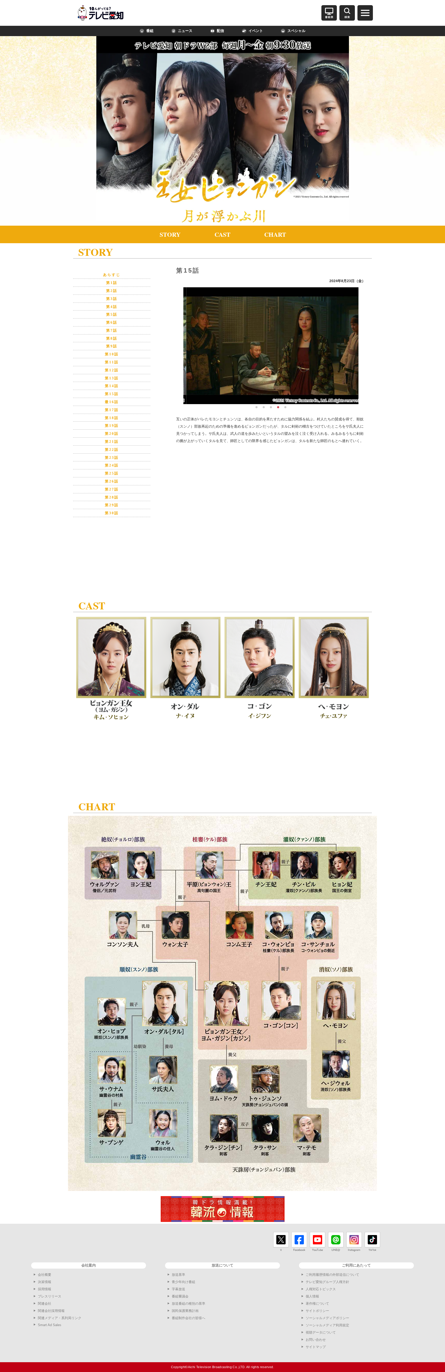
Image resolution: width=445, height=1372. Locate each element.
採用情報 (44, 1289)
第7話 (111, 330)
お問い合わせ (316, 1340)
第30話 (111, 513)
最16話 (111, 402)
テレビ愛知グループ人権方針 (327, 1282)
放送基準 (178, 1275)
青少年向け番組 (183, 1282)
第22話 (111, 450)
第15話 (111, 394)
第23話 (111, 458)
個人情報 (312, 1296)
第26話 (111, 481)
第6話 (111, 322)
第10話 (111, 354)
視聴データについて (321, 1332)
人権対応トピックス (321, 1289)
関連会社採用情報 (51, 1311)
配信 (220, 31)
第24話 (111, 465)
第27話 (111, 489)
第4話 (111, 307)
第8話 (111, 338)
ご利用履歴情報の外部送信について (332, 1275)
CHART (275, 234)
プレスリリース (49, 1296)
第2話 (111, 291)
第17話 (111, 410)
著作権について (317, 1303)
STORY (170, 234)
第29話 (111, 505)
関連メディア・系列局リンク (59, 1318)
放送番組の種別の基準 (188, 1303)
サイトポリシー (317, 1311)
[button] (256, 407)
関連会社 (44, 1303)
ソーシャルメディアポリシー (327, 1318)
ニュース (185, 31)
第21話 (111, 442)
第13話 (111, 378)
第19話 (111, 426)
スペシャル (296, 31)
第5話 (111, 314)
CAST (222, 234)
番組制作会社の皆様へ (188, 1318)
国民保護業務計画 (185, 1311)
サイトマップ (316, 1347)
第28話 (111, 497)
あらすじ (111, 275)
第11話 (111, 362)
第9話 (111, 346)
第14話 (111, 386)
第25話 (111, 473)
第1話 (111, 283)
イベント (256, 31)
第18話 (111, 418)
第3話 (111, 299)
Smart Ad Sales (49, 1325)
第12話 (111, 370)
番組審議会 (180, 1296)
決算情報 (44, 1282)
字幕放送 (178, 1289)
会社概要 (44, 1275)
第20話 (111, 434)
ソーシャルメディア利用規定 (327, 1325)
